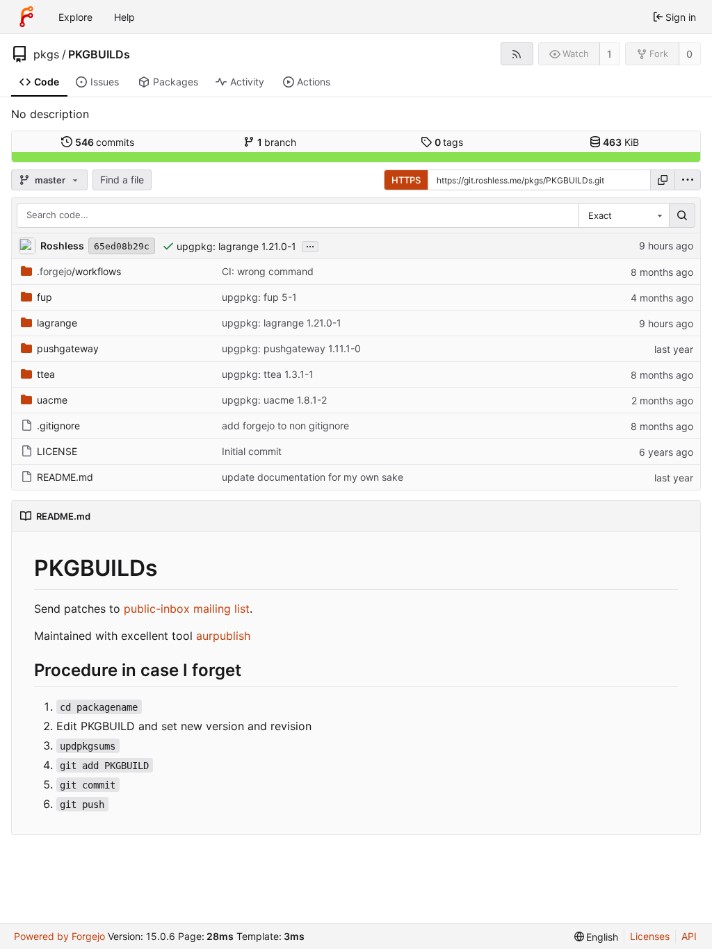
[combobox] (623, 215)
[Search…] (682, 215)
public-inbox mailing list (187, 609)
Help (124, 17)
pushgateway (68, 348)
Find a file (122, 179)
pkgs (46, 54)
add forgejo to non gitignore (285, 425)
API (689, 936)
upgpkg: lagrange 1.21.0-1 (236, 246)
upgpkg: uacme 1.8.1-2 (274, 400)
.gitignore (58, 425)
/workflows (79, 271)
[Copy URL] (662, 180)
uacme (52, 400)
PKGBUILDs (99, 54)
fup (44, 297)
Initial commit (252, 451)
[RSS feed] (517, 53)
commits (105, 142)
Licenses (650, 936)
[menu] (687, 180)
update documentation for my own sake (312, 477)
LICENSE (57, 451)
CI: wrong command (268, 271)
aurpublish (223, 636)
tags (449, 142)
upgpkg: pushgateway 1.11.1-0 (291, 348)
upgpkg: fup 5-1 (259, 297)
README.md (65, 477)
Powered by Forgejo (59, 936)
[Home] (26, 16)
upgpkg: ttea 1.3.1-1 (268, 374)
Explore (75, 17)
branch (277, 142)
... (310, 245)
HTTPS (406, 179)
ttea (46, 374)
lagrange (57, 323)
